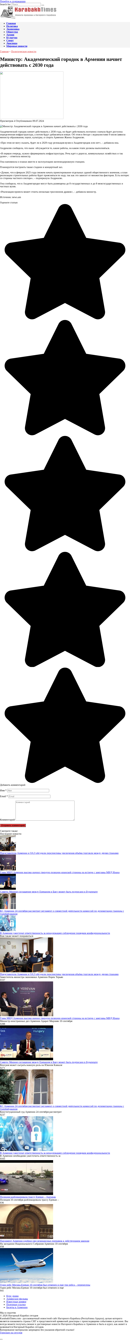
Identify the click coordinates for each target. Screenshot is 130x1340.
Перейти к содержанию (13, 1)
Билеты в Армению (17, 1307)
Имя (3, 790)
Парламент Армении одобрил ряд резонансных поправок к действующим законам (44, 1241)
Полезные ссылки (16, 1304)
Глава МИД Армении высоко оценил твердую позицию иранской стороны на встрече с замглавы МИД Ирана (60, 872)
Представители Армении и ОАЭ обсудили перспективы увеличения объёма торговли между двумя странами (59, 853)
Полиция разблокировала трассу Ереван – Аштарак (28, 1197)
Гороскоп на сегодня (11, 1332)
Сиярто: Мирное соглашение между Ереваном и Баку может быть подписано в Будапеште (49, 891)
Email (4, 796)
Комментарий (7, 819)
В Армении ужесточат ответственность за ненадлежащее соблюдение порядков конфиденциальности (55, 933)
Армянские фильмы (17, 1298)
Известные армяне (16, 1301)
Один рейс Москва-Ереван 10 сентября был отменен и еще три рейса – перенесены (45, 1285)
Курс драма (12, 1296)
